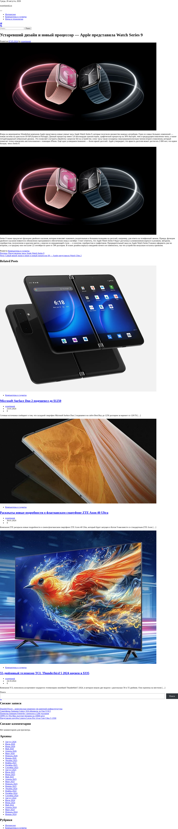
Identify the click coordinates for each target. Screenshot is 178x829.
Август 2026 (10, 742)
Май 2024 (9, 805)
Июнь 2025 (10, 774)
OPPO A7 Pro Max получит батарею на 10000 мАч (22, 716)
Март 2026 (10, 753)
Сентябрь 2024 (11, 796)
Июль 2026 (10, 744)
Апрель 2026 (11, 751)
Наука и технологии (14, 19)
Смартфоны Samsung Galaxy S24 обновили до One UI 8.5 (25, 711)
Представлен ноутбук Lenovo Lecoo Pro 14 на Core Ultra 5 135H (28, 718)
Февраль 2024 (11, 812)
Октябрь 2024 (11, 793)
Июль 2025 (10, 772)
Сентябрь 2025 (11, 767)
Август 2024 (10, 798)
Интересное (10, 14)
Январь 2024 (10, 814)
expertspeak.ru (6, 5)
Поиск (3, 692)
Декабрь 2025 (11, 760)
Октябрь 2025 (11, 765)
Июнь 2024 (10, 803)
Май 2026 (9, 749)
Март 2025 (10, 781)
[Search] (1, 26)
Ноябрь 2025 (10, 763)
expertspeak (26, 41)
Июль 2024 (10, 800)
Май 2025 (9, 777)
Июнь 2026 (10, 746)
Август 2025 (10, 770)
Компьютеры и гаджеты (16, 17)
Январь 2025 (10, 786)
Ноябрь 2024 (10, 791)
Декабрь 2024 (11, 788)
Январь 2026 (10, 758)
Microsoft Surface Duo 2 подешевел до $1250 (30, 400)
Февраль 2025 (11, 784)
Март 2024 (10, 810)
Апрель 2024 (11, 807)
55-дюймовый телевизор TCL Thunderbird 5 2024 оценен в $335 (44, 673)
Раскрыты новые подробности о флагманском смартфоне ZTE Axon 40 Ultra (54, 512)
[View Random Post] (1, 23)
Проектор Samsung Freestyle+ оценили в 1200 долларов (24, 713)
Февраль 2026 (11, 756)
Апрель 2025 (11, 779)
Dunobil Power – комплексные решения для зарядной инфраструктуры (31, 709)
